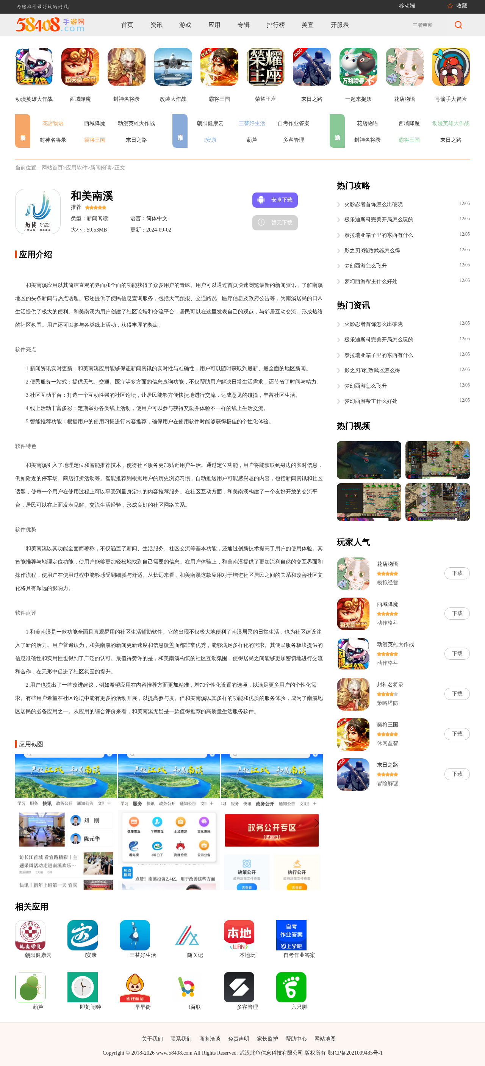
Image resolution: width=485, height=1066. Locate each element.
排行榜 (276, 25)
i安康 (210, 140)
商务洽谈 (210, 1039)
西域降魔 (94, 123)
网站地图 (325, 1039)
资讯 (156, 25)
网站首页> (54, 168)
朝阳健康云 (210, 123)
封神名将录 (53, 140)
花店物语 (53, 123)
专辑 (244, 25)
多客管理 (293, 140)
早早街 (143, 1007)
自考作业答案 (294, 123)
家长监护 (267, 1039)
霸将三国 (94, 140)
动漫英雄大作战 (136, 123)
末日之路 (136, 140)
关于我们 (152, 1039)
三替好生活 (252, 123)
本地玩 (247, 955)
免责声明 (238, 1039)
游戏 (185, 25)
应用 (214, 25)
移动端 (407, 6)
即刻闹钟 (90, 1007)
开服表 (340, 25)
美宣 (308, 25)
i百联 (195, 1007)
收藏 (462, 6)
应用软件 (76, 168)
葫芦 (252, 140)
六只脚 (299, 1007)
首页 (127, 25)
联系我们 (181, 1039)
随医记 (195, 955)
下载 (457, 573)
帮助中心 (296, 1039)
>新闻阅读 (99, 168)
